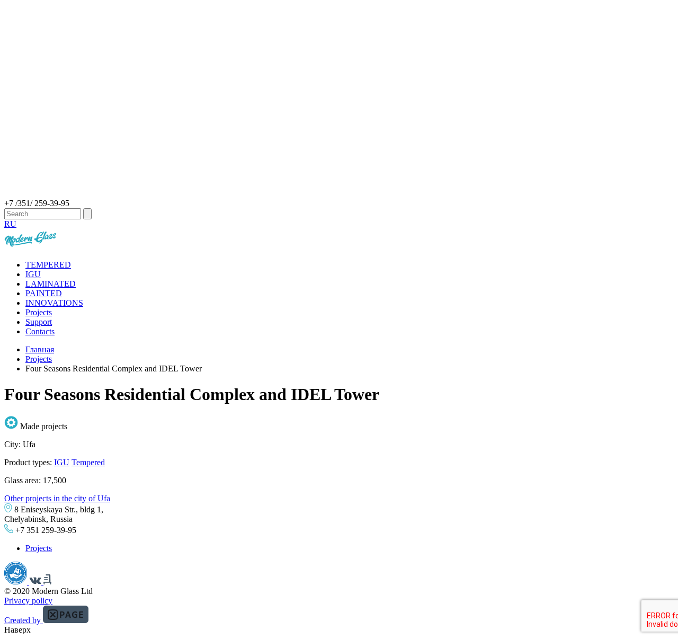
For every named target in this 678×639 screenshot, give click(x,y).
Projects (38, 312)
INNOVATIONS (54, 302)
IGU (33, 274)
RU (10, 223)
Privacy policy (28, 600)
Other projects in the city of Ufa (57, 498)
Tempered (88, 462)
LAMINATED (50, 283)
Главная (39, 349)
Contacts (40, 331)
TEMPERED (48, 264)
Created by (23, 620)
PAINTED (43, 293)
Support (38, 321)
